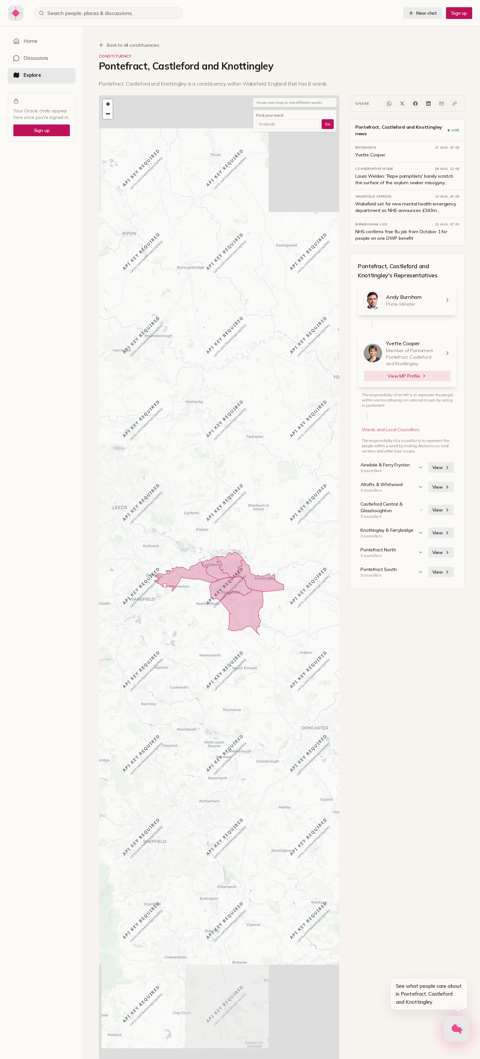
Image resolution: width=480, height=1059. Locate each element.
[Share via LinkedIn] (428, 103)
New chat (426, 13)
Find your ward (269, 115)
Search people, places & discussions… (91, 13)
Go (327, 124)
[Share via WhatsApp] (389, 103)
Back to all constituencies (133, 45)
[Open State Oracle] (456, 1030)
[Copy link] (454, 103)
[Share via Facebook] (415, 103)
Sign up (459, 13)
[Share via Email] (441, 103)
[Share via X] (402, 103)
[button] (108, 104)
